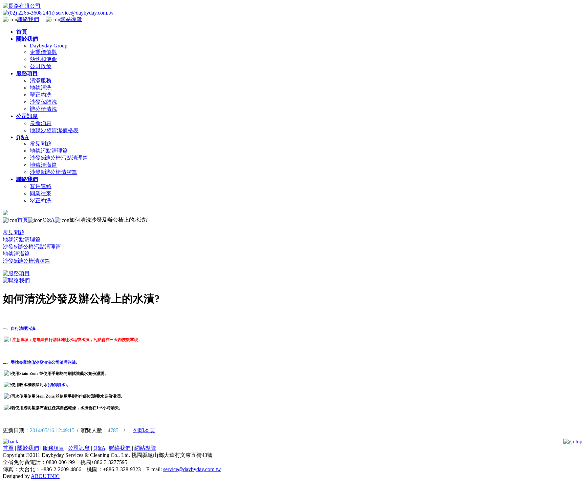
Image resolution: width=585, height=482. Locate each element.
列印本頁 (144, 430)
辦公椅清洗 (43, 109)
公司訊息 (79, 448)
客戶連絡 (40, 186)
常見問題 (40, 143)
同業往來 (40, 193)
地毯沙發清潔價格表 (54, 130)
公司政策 (40, 66)
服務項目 (53, 448)
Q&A (49, 220)
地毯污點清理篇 (49, 151)
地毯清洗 (40, 88)
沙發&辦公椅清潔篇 (53, 172)
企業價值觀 (43, 52)
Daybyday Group (48, 45)
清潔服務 (40, 80)
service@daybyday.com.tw (192, 469)
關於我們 (28, 448)
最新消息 (40, 123)
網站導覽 (71, 19)
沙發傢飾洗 (43, 102)
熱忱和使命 (43, 59)
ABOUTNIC (45, 476)
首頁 (22, 220)
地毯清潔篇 (43, 165)
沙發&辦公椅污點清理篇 (59, 158)
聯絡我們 (28, 19)
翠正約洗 (40, 95)
